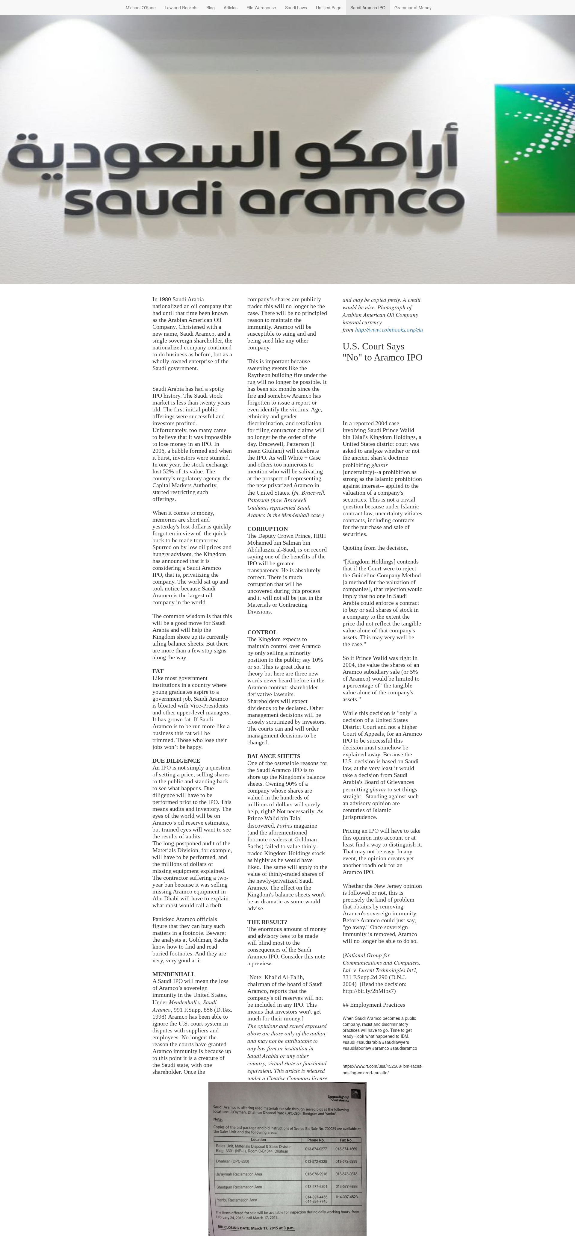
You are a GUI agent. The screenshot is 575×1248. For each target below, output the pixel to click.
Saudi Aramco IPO (367, 7)
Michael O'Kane (141, 7)
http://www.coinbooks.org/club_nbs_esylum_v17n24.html (421, 329)
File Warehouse (261, 7)
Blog (210, 7)
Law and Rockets (181, 7)
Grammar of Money (413, 7)
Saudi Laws (296, 7)
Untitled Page (328, 7)
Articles (230, 7)
